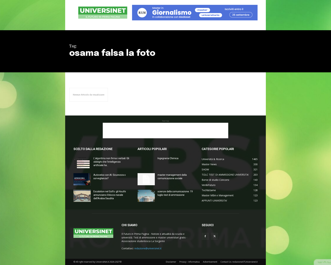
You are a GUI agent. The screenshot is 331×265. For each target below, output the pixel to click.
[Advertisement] (165, 130)
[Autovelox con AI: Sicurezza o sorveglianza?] (82, 179)
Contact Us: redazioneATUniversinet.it (239, 261)
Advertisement (210, 261)
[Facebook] (205, 236)
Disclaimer (171, 261)
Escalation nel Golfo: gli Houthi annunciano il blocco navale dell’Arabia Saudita (109, 195)
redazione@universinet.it (148, 248)
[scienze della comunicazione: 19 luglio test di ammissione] (146, 196)
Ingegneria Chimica (168, 158)
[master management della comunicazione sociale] (146, 179)
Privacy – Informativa (189, 261)
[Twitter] (214, 236)
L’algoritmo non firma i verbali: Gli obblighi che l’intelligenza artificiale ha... (111, 162)
